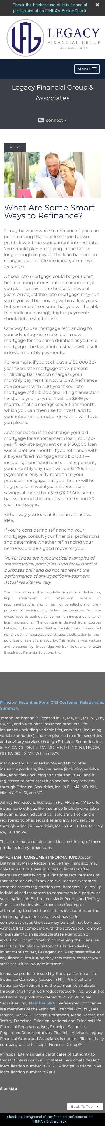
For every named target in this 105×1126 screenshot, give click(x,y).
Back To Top (82, 1106)
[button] (87, 69)
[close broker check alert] (97, 5)
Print (14, 147)
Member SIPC (42, 1003)
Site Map (8, 1088)
